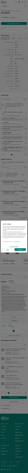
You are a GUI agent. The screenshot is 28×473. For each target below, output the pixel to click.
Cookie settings (14, 246)
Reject (8, 249)
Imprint (18, 241)
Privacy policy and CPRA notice (9, 241)
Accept (20, 249)
